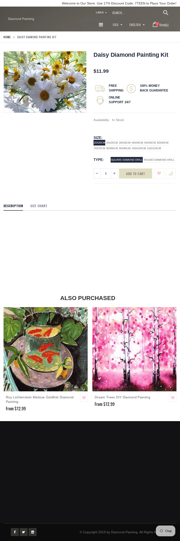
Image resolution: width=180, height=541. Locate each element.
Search (166, 13)
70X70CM (99, 148)
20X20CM (99, 142)
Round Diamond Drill (159, 159)
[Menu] (101, 24)
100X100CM (139, 148)
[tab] (13, 206)
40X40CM (137, 142)
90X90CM (124, 148)
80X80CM (112, 148)
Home (7, 37)
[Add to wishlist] (159, 173)
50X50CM (150, 142)
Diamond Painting (21, 18)
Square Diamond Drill (126, 159)
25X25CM (112, 142)
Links (100, 12)
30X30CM (124, 142)
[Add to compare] (171, 173)
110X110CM (154, 148)
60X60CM (162, 142)
